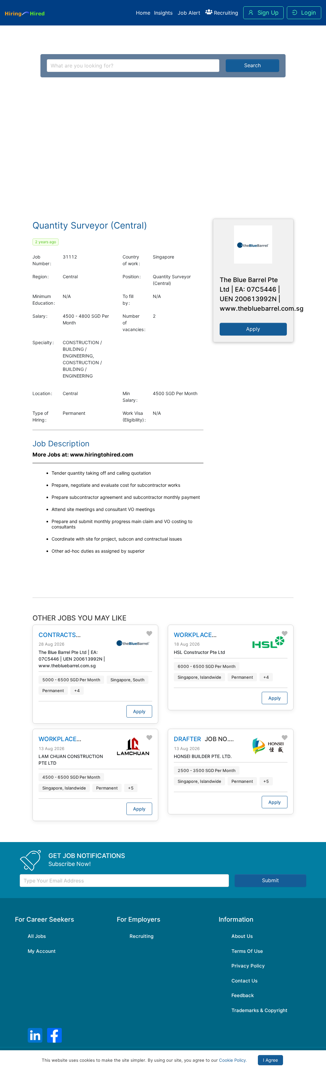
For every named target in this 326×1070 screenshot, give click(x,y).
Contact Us (244, 981)
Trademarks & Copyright (259, 1010)
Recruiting (225, 13)
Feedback (242, 995)
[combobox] (133, 65)
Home (143, 13)
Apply (139, 711)
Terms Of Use (247, 951)
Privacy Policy (248, 966)
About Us (242, 936)
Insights (163, 13)
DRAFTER (187, 739)
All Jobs (37, 936)
